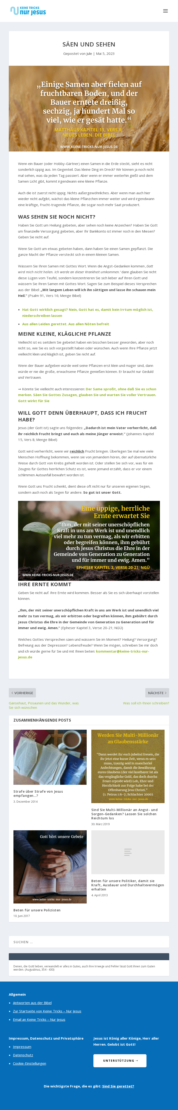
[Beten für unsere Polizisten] (50, 867)
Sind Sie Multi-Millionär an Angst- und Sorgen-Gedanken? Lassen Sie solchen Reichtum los (124, 814)
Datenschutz (23, 1055)
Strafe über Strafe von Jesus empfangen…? (38, 793)
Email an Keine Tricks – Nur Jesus (39, 1019)
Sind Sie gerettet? (118, 1086)
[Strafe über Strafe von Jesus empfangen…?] (50, 757)
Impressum (22, 1046)
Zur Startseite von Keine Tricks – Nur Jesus (47, 1011)
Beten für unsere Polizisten (37, 910)
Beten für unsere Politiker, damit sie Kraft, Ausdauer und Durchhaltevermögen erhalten (127, 885)
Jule (89, 53)
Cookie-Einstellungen (29, 1063)
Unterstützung (118, 1061)
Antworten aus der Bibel (32, 1002)
